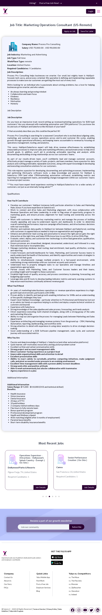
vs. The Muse (74, 577)
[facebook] (72, 610)
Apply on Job (69, 31)
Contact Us (8, 577)
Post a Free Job (42, 584)
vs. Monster (73, 584)
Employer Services (43, 588)
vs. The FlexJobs (75, 581)
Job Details (41, 487)
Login (90, 11)
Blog (38, 591)
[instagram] (79, 610)
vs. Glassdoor (74, 591)
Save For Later (87, 31)
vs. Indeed (73, 594)
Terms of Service (39, 609)
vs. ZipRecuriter (75, 588)
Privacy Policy (52, 609)
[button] (43, 496)
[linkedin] (97, 610)
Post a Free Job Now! (49, 3)
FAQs (6, 588)
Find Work (40, 581)
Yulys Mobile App (43, 577)
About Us (7, 581)
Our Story (8, 584)
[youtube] (85, 610)
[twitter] (91, 610)
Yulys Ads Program (16, 611)
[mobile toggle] (98, 11)
